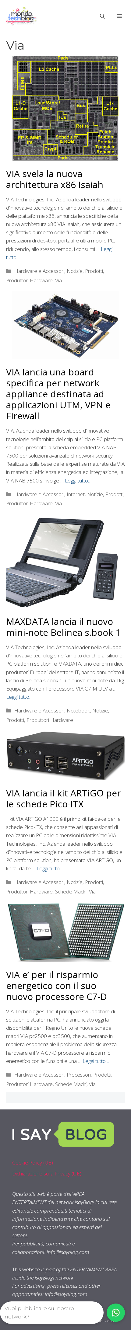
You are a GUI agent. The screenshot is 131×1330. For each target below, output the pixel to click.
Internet (76, 494)
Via (58, 280)
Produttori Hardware (29, 280)
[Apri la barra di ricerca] (102, 16)
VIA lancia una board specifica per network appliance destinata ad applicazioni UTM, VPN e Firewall (58, 394)
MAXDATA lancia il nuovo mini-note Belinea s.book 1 (63, 627)
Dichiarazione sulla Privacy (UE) (46, 1173)
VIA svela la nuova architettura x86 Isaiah (54, 179)
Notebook (78, 710)
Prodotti (94, 270)
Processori (79, 1074)
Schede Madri (71, 891)
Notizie (75, 270)
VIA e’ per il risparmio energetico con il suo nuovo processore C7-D (56, 985)
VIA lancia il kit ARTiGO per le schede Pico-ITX (63, 798)
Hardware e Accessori (39, 270)
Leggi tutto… (78, 480)
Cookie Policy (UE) (32, 1162)
